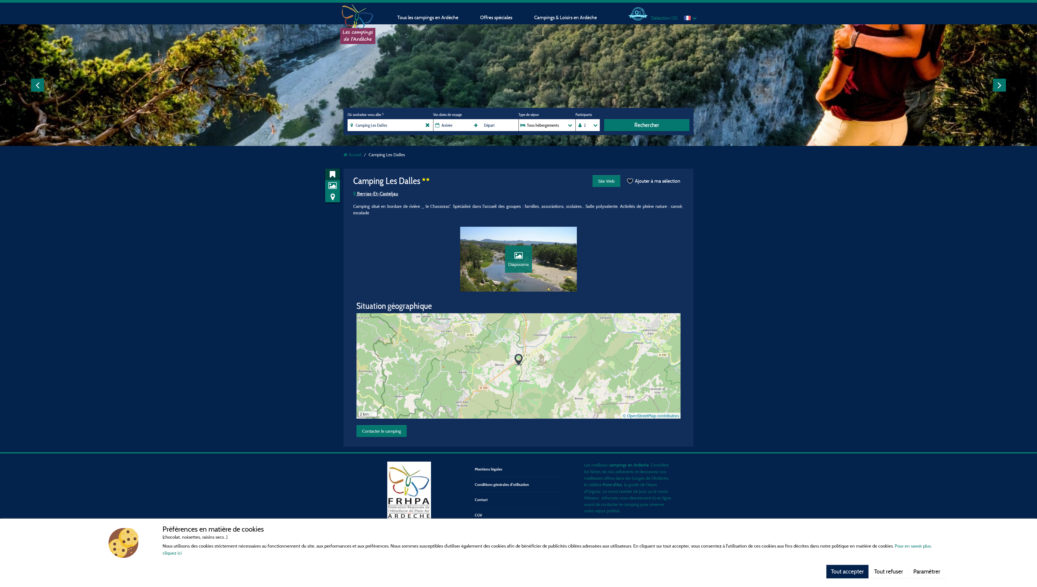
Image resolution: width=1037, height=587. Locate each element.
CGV (478, 515)
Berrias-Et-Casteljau (377, 194)
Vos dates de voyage (447, 114)
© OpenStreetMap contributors (651, 415)
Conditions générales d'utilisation (502, 484)
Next (999, 85)
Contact (481, 499)
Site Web (606, 181)
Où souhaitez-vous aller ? (365, 114)
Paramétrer (927, 571)
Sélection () (664, 18)
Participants (583, 114)
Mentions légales (488, 469)
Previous (37, 85)
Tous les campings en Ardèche (427, 17)
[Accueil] (357, 15)
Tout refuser (888, 571)
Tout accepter (847, 571)
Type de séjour (528, 114)
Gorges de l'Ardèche (650, 478)
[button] (519, 360)
